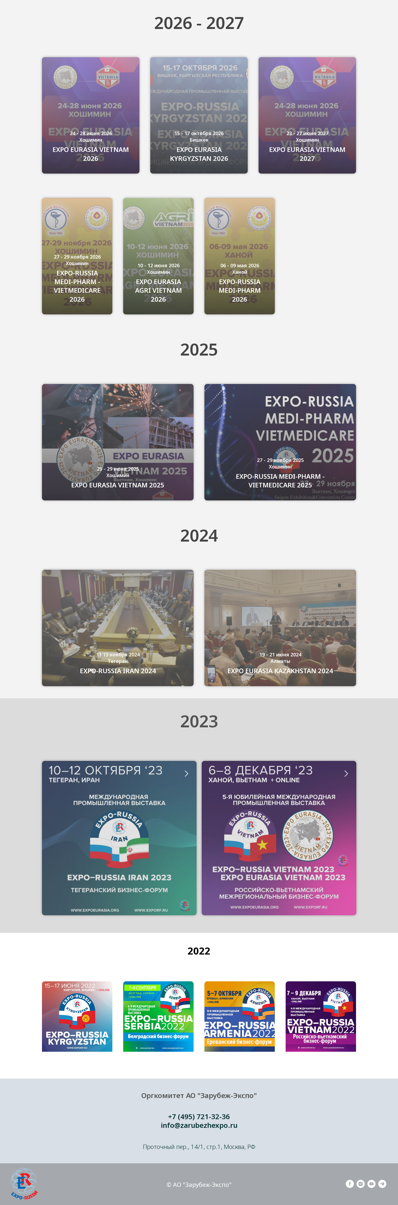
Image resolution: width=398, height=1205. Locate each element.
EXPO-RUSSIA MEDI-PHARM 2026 (240, 290)
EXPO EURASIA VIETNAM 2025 (117, 485)
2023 (199, 720)
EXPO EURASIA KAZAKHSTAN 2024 (280, 670)
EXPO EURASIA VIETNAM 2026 (91, 153)
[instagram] (361, 1186)
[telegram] (382, 1186)
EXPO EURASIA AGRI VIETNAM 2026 (158, 290)
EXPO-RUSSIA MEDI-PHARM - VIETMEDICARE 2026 (77, 286)
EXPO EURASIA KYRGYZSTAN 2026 (199, 153)
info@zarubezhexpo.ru (199, 1125)
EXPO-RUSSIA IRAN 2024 (118, 670)
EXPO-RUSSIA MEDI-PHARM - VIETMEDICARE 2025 (280, 480)
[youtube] (371, 1186)
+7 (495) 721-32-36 (199, 1116)
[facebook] (350, 1186)
